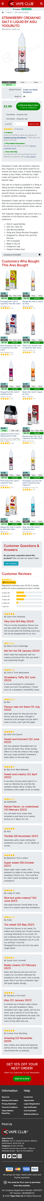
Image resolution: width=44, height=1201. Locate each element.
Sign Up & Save (22, 1078)
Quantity (8, 124)
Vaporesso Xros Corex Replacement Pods (9, 435)
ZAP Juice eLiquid (21, 12)
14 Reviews (19, 129)
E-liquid (9, 12)
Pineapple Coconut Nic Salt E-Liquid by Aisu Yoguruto (32, 483)
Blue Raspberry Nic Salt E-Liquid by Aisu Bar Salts (10, 347)
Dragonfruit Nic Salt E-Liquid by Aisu (10, 393)
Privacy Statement (9, 1104)
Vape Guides (29, 1100)
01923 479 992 (17, 1146)
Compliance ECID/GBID (12, 255)
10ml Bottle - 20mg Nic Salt (16, 119)
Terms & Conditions (10, 1107)
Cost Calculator (30, 1111)
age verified (31, 157)
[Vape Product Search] (41, 3)
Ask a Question (11, 563)
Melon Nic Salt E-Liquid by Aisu (32, 393)
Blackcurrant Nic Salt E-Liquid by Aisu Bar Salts (33, 437)
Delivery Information (10, 1100)
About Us (5, 1097)
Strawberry (27, 92)
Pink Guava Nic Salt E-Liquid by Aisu (10, 482)
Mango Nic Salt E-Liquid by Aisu (33, 302)
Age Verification (30, 1107)
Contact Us (28, 1097)
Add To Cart (34, 124)
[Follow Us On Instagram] (19, 1156)
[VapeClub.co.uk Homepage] (3, 12)
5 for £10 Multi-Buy (28, 106)
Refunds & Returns (31, 1114)
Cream (25, 90)
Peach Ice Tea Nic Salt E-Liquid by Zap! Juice (32, 346)
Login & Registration (32, 1104)
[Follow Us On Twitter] (9, 1156)
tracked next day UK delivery (15, 138)
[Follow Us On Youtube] (14, 1156)
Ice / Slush (33, 90)
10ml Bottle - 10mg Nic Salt (16, 114)
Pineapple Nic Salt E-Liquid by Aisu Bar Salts (10, 302)
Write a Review (10, 582)
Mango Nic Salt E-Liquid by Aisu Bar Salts (10, 528)
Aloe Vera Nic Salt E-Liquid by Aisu (31, 528)
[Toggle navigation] (2, 3)
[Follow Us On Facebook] (4, 1156)
